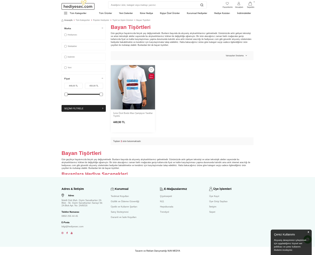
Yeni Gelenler (126, 13)
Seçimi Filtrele (73, 108)
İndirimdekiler (244, 13)
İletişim (212, 206)
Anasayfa (68, 20)
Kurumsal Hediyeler (197, 13)
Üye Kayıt (214, 196)
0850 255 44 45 (70, 216)
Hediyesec (72, 35)
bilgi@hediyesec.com (73, 226)
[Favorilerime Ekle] (151, 70)
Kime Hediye (146, 13)
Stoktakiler (72, 46)
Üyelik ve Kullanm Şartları (124, 206)
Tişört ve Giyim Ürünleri (122, 20)
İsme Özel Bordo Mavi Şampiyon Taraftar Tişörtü (133, 114)
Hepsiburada (166, 206)
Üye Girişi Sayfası (218, 201)
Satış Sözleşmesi (119, 212)
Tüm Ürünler (105, 13)
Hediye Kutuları (222, 13)
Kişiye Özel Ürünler (170, 13)
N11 (162, 201)
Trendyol (164, 212)
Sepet (212, 212)
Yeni (70, 67)
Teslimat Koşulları (120, 196)
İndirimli (71, 57)
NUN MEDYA (174, 251)
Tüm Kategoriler (83, 20)
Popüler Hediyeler (101, 20)
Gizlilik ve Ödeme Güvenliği (125, 201)
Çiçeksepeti (166, 196)
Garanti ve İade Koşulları (123, 217)
